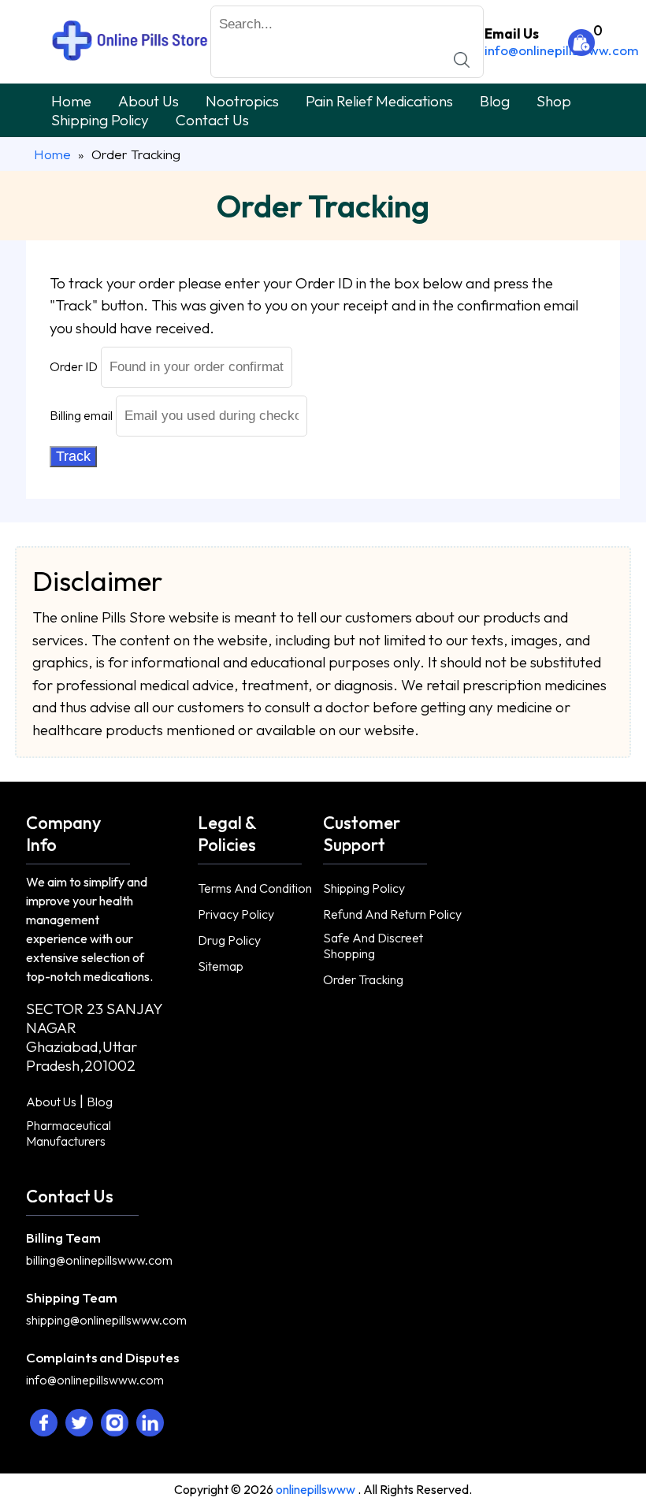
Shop (553, 100)
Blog (495, 100)
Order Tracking (363, 979)
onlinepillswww (317, 1489)
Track (73, 456)
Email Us (511, 33)
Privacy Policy (236, 914)
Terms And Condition (255, 888)
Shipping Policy (100, 119)
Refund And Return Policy (392, 914)
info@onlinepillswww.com (561, 50)
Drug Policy (229, 940)
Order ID (74, 366)
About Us (148, 100)
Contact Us (212, 119)
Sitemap (220, 966)
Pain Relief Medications (379, 100)
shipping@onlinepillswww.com (106, 1320)
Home (71, 100)
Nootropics (242, 100)
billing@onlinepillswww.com (99, 1260)
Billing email (81, 415)
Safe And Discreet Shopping (373, 945)
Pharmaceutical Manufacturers (68, 1133)
